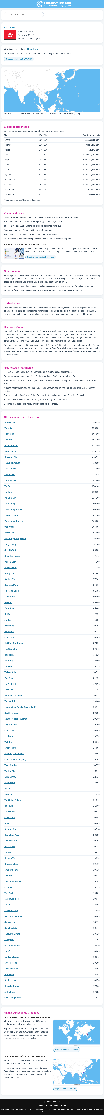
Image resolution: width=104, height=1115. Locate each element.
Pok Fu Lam (10, 562)
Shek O (7, 823)
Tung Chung (10, 544)
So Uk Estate (10, 928)
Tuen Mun (9, 434)
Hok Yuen (9, 974)
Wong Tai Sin (10, 451)
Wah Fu (8, 742)
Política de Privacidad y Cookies (52, 1105)
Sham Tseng (10, 748)
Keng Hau (9, 940)
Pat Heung (9, 626)
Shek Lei (8, 690)
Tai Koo (8, 666)
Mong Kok (9, 573)
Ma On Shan (10, 498)
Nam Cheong (10, 568)
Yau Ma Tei (9, 701)
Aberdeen (9, 533)
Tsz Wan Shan (11, 649)
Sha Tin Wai (10, 550)
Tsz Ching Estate (12, 800)
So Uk (7, 905)
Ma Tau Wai (9, 847)
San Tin (8, 876)
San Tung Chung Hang (15, 539)
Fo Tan (7, 788)
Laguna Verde (11, 969)
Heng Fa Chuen (12, 986)
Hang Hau (9, 655)
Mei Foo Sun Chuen (13, 643)
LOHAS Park (10, 597)
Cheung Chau (11, 864)
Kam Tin (8, 794)
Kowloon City (10, 457)
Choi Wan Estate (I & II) (15, 759)
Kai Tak (8, 614)
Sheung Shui (10, 829)
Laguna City (10, 777)
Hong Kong (32, 49)
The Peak (8, 893)
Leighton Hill (10, 724)
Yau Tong (9, 678)
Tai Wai (7, 852)
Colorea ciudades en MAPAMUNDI (19, 59)
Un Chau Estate (12, 945)
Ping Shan (9, 608)
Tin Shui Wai (10, 480)
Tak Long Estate (12, 934)
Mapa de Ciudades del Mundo (66, 1049)
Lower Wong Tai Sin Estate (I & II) (20, 707)
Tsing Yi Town (11, 515)
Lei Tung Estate (11, 957)
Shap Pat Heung (12, 556)
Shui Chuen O (11, 870)
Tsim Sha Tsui (11, 765)
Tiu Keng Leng (11, 591)
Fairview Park (10, 841)
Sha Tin (8, 440)
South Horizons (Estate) (15, 719)
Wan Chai (9, 527)
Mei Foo (8, 602)
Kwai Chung (10, 469)
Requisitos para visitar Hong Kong (40, 257)
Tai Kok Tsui (10, 684)
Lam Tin (8, 951)
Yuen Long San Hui (13, 509)
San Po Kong (10, 963)
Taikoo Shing (10, 672)
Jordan (7, 620)
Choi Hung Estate (12, 998)
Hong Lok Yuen (11, 835)
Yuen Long (9, 504)
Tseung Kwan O (12, 463)
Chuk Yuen (9, 730)
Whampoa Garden (13, 695)
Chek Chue (9, 817)
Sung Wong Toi (11, 899)
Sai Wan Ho (9, 922)
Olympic (8, 887)
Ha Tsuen (9, 806)
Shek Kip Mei (10, 980)
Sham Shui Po (11, 445)
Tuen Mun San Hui (13, 881)
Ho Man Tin (9, 858)
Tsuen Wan (9, 475)
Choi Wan (9, 637)
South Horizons (12, 713)
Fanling (8, 492)
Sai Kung (8, 661)
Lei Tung (8, 736)
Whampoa (9, 632)
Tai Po (7, 486)
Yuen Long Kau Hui (13, 521)
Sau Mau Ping (11, 585)
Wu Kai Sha (10, 771)
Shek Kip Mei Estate (14, 754)
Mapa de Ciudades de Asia (65, 1089)
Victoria (8, 428)
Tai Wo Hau (9, 812)
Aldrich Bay (10, 992)
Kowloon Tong (11, 911)
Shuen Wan (9, 783)
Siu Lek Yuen (10, 579)
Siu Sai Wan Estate (13, 916)
